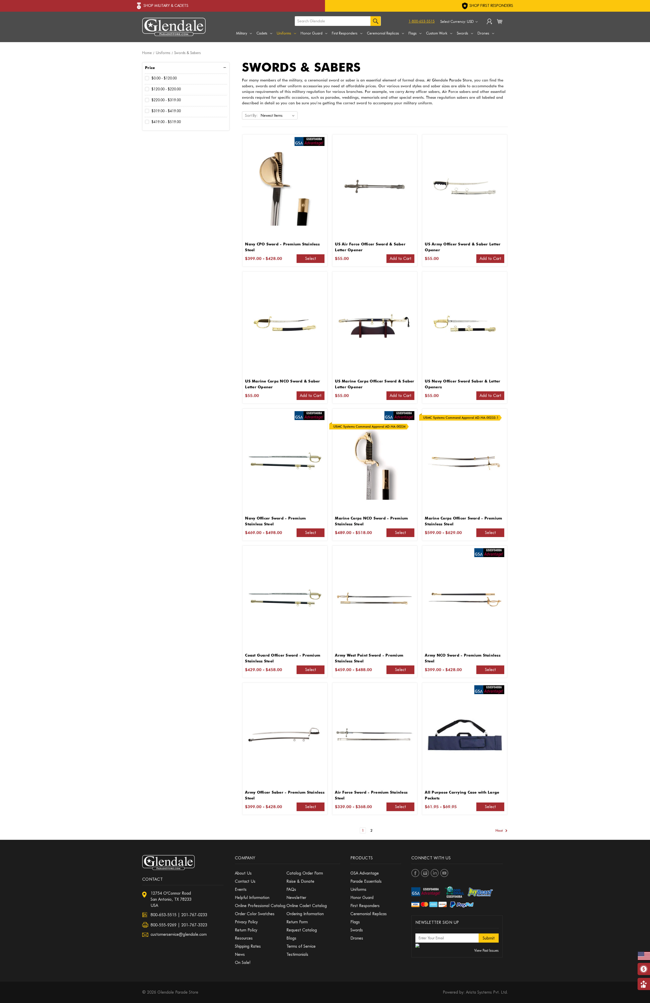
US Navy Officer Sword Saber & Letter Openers (462, 384)
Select (310, 258)
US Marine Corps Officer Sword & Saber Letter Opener (374, 384)
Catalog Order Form (304, 873)
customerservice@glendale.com (179, 934)
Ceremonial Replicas (383, 33)
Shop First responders (490, 5)
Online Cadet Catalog (306, 905)
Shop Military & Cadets (165, 5)
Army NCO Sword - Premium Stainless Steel (462, 658)
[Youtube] (444, 873)
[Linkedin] (435, 873)
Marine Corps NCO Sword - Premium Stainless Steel (371, 521)
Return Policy (246, 930)
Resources (244, 938)
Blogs (291, 938)
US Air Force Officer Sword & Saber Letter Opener (370, 247)
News (240, 954)
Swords (462, 33)
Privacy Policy (246, 922)
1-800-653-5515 (422, 21)
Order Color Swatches (254, 913)
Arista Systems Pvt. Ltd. (487, 992)
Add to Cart (400, 258)
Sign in (489, 22)
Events (241, 889)
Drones (483, 33)
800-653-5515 (163, 914)
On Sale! (243, 962)
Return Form (297, 922)
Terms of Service (301, 946)
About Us (243, 873)
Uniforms (284, 33)
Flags (413, 33)
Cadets (261, 33)
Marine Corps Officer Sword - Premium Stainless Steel (463, 521)
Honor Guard (311, 33)
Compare (283, 187)
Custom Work (436, 33)
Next (499, 830)
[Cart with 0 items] (499, 22)
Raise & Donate (300, 881)
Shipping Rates (248, 946)
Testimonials (297, 954)
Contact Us (245, 881)
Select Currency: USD (457, 22)
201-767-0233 (194, 914)
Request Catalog (301, 930)
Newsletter (296, 897)
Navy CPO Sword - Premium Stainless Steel (282, 247)
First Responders (345, 33)
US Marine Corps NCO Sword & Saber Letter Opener (282, 384)
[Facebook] (415, 873)
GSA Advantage (364, 873)
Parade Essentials (366, 881)
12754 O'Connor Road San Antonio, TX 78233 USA (171, 899)
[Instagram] (425, 873)
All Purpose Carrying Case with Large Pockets (462, 795)
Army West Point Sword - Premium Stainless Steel (369, 658)
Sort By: (251, 115)
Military (241, 33)
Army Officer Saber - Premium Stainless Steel (284, 795)
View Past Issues (486, 950)
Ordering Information (305, 913)
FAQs (291, 889)
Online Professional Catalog (260, 905)
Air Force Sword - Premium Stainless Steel (371, 795)
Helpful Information (252, 897)
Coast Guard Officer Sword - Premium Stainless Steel (282, 658)
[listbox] (278, 115)
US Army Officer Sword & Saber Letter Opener (462, 247)
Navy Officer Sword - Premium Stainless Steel (275, 521)
